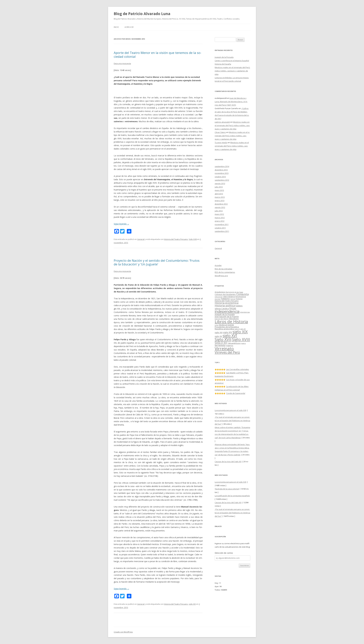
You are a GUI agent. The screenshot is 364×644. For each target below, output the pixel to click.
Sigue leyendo (121, 223)
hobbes (239, 305)
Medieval (223, 325)
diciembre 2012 (221, 204)
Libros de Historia (231, 321)
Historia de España (223, 64)
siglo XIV (227, 332)
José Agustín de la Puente (227, 316)
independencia (227, 311)
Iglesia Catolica (222, 308)
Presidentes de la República (227, 327)
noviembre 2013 (221, 173)
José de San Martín (222, 319)
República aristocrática (224, 329)
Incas (232, 308)
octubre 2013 (220, 176)
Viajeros (229, 345)
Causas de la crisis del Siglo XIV (228, 461)
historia (239, 298)
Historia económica (226, 303)
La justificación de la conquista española (232, 495)
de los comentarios (225, 272)
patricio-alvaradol (222, 122)
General (140, 239)
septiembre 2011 (222, 231)
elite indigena (229, 296)
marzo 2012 (220, 217)
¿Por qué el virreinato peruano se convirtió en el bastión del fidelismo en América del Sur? (232, 420)
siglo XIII (219, 332)
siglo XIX (192, 604)
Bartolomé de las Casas (234, 292)
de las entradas (223, 269)
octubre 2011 (220, 228)
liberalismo (234, 318)
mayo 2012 (219, 214)
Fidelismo (225, 298)
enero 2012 (219, 221)
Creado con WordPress (123, 632)
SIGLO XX (221, 343)
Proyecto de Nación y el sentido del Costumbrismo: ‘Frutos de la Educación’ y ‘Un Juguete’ (156, 262)
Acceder (218, 265)
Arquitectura (220, 292)
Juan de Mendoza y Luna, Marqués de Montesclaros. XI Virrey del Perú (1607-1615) (231, 101)
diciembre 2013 (221, 170)
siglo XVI (230, 335)
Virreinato (224, 348)
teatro (243, 343)
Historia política (225, 305)
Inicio (116, 27)
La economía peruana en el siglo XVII (230, 410)
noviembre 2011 (221, 224)
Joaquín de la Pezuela (224, 57)
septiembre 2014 (222, 166)
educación (219, 297)
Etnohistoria (240, 296)
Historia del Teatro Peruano (176, 239)
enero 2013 (219, 200)
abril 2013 (219, 193)
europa (217, 299)
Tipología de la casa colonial (227, 489)
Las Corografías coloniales (237, 369)
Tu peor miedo (221, 142)
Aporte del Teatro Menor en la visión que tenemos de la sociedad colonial (157, 54)
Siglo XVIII (193, 239)
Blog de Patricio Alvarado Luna (142, 13)
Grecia (232, 299)
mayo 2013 (219, 190)
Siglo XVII (223, 339)
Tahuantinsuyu (234, 343)
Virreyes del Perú (227, 352)
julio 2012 (219, 210)
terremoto (220, 345)
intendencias (245, 312)
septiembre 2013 (222, 180)
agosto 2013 (220, 183)
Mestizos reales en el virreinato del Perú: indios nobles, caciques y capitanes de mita (232, 71)
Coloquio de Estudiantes (225, 294)
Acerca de (129, 27)
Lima (216, 325)
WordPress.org (221, 275)
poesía (231, 324)
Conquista (242, 294)
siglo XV (218, 336)
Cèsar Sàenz (220, 132)
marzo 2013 (220, 197)
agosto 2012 (220, 207)
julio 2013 (219, 187)
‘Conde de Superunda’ (235, 393)
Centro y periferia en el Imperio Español (232, 60)
